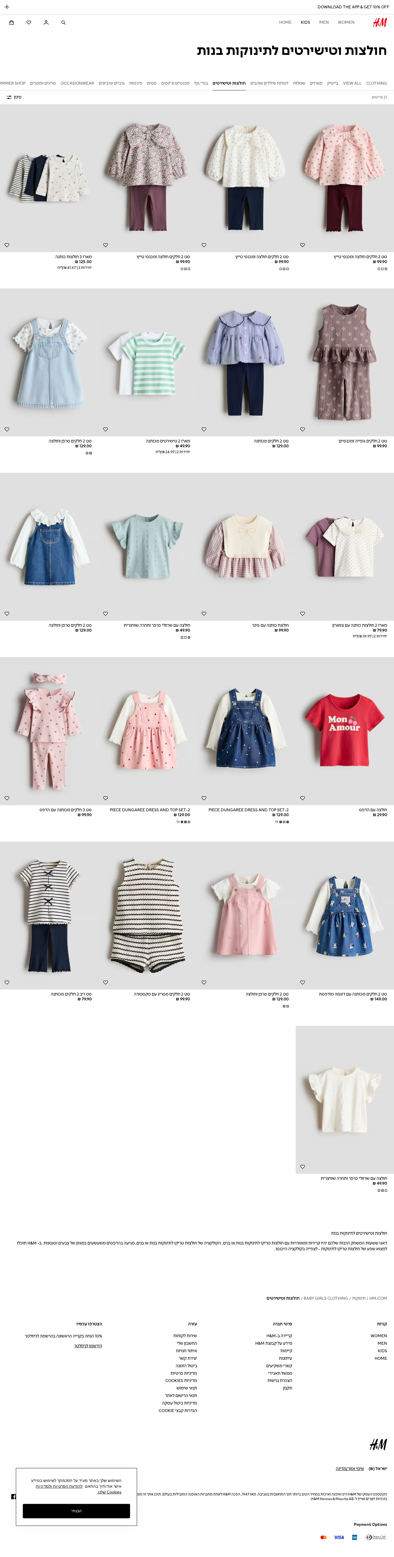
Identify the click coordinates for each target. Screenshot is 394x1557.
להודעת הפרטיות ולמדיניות (59, 1486)
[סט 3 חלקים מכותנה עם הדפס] (49, 731)
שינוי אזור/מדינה (350, 1469)
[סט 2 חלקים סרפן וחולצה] (49, 362)
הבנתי (76, 1511)
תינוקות (358, 1298)
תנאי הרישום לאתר (181, 1396)
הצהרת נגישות (279, 1381)
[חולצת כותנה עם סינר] (246, 547)
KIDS (305, 22)
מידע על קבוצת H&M (273, 1343)
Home (285, 22)
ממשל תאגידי (280, 1373)
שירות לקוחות (185, 1336)
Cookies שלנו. (109, 1492)
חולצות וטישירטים (283, 1298)
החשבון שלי (187, 1343)
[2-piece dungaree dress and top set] (246, 731)
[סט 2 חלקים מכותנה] (246, 362)
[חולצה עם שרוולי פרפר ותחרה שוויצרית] (148, 547)
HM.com (378, 1298)
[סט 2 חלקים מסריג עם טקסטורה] (148, 915)
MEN (324, 22)
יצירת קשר (188, 1358)
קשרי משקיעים (279, 1366)
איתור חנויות (186, 1351)
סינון (18, 97)
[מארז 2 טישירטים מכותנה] (148, 362)
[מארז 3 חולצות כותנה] (49, 178)
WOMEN (346, 22)
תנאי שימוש (187, 1388)
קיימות (286, 1351)
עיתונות (285, 1358)
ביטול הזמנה (186, 1366)
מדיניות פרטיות (183, 1373)
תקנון (287, 1388)
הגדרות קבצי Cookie (178, 1410)
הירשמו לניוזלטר (88, 1346)
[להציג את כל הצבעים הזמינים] (382, 268)
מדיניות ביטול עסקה (179, 1403)
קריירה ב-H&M (279, 1336)
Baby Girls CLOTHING (326, 1298)
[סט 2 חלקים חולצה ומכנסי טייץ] (246, 178)
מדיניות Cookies (181, 1381)
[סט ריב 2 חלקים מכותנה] (49, 915)
